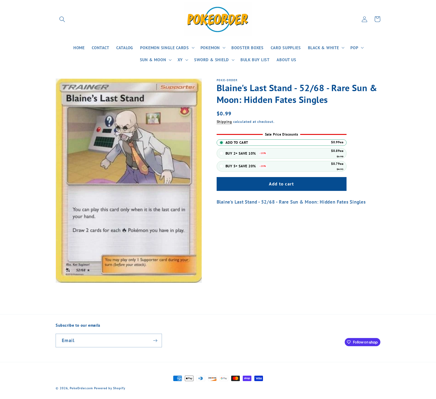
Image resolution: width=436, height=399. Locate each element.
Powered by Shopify (109, 388)
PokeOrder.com (81, 388)
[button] (62, 19)
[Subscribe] (155, 341)
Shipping (224, 121)
